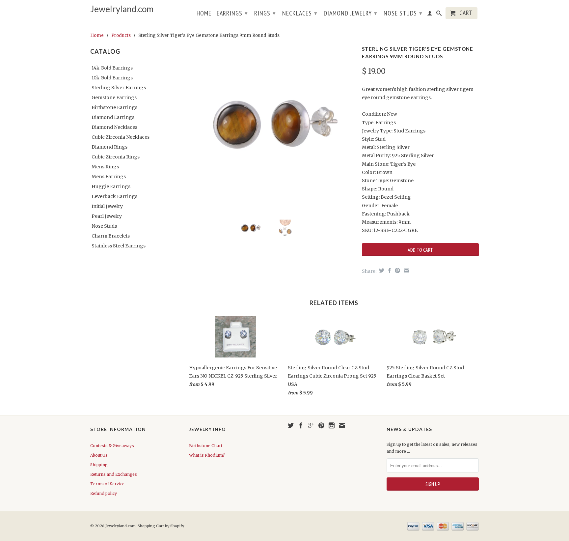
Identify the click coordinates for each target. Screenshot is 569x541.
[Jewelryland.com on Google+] (311, 425)
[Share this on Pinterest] (396, 270)
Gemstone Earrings (114, 97)
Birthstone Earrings (114, 107)
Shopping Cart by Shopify (161, 526)
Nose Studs (403, 13)
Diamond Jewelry (350, 13)
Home (204, 13)
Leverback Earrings (114, 196)
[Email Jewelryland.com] (342, 425)
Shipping (99, 464)
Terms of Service (107, 483)
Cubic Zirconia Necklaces (120, 137)
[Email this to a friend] (405, 270)
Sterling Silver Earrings (119, 88)
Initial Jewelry (107, 206)
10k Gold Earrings (112, 78)
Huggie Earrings (111, 186)
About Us (99, 455)
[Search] (439, 14)
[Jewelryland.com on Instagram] (332, 425)
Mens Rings (105, 167)
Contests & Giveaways (112, 445)
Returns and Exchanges (113, 474)
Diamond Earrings (113, 117)
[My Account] (430, 14)
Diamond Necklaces (114, 127)
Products (121, 35)
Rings (265, 13)
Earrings (232, 13)
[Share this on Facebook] (388, 270)
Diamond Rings (109, 147)
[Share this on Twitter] (380, 270)
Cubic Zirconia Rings (116, 157)
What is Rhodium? (207, 455)
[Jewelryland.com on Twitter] (291, 425)
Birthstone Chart (205, 445)
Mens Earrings (109, 177)
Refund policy (103, 493)
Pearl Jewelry (107, 216)
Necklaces (299, 13)
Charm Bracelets (111, 236)
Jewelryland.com (121, 9)
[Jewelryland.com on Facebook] (301, 425)
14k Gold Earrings (112, 68)
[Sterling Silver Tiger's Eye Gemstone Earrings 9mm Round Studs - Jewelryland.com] (272, 127)
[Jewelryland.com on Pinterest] (321, 425)
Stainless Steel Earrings (119, 246)
